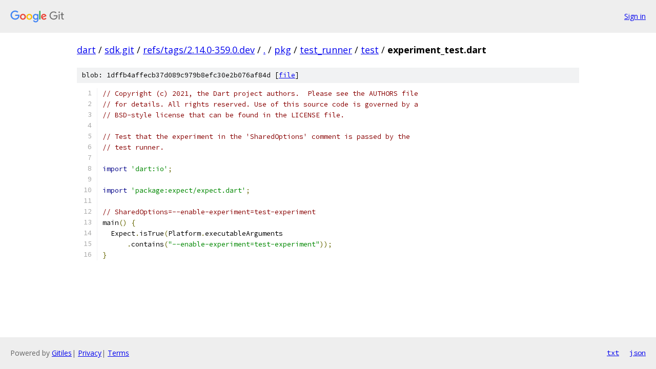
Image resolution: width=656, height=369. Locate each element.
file (287, 75)
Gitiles (62, 353)
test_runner (326, 50)
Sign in (635, 16)
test (370, 50)
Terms (118, 353)
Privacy (89, 353)
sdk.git (119, 50)
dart (86, 50)
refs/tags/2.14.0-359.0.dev (199, 50)
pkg (282, 50)
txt (613, 352)
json (637, 352)
